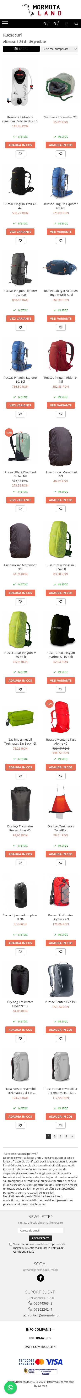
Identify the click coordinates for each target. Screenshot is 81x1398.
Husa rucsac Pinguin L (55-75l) (60, 567)
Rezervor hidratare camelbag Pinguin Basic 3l (20, 119)
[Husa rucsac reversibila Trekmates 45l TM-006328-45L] (61, 1066)
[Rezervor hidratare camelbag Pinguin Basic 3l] (20, 85)
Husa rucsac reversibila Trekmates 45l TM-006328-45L (60, 1091)
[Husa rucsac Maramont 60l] (61, 446)
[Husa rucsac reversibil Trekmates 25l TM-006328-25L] (20, 1066)
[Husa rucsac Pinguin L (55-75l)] (61, 539)
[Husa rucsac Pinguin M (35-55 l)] (20, 630)
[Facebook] (40, 1278)
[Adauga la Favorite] (20, 153)
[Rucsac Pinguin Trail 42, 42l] (20, 181)
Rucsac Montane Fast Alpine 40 (61, 741)
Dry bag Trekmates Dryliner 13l (20, 1004)
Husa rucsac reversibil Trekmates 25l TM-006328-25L (20, 1091)
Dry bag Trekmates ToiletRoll (61, 828)
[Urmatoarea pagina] (72, 1136)
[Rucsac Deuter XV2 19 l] (61, 979)
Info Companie (39, 1329)
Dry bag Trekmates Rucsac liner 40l (20, 828)
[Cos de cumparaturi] (66, 23)
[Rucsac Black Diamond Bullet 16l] (20, 446)
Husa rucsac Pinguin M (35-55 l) (20, 655)
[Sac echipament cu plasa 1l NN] (20, 891)
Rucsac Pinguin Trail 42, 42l (20, 206)
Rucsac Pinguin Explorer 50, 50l (20, 379)
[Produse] (5, 24)
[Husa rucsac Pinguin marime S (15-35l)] (61, 630)
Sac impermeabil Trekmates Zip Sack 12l (20, 741)
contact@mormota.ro (43, 1315)
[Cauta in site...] (76, 23)
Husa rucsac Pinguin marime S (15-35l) (61, 655)
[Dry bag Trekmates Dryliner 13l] (20, 979)
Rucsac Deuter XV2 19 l (61, 1002)
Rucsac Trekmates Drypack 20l (60, 917)
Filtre (23, 49)
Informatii (39, 1338)
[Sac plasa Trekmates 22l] (61, 86)
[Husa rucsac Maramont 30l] (20, 539)
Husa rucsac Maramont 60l (61, 474)
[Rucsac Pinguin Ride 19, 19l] (61, 355)
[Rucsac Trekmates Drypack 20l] (61, 892)
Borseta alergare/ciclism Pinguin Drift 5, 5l (61, 293)
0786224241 (43, 1309)
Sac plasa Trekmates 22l (60, 117)
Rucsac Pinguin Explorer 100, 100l (20, 293)
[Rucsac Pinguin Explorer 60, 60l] (61, 181)
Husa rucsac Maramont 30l (20, 567)
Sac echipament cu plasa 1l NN (20, 917)
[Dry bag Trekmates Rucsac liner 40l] (20, 804)
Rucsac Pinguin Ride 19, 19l (60, 379)
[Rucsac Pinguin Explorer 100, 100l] (20, 268)
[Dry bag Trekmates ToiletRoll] (61, 804)
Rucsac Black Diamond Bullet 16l (20, 474)
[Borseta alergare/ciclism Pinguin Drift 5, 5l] (61, 268)
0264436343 (43, 1303)
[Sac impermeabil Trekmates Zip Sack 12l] (20, 717)
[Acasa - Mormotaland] (40, 9)
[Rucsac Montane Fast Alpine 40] (61, 717)
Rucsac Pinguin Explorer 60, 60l (61, 206)
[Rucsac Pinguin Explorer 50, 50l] (20, 355)
